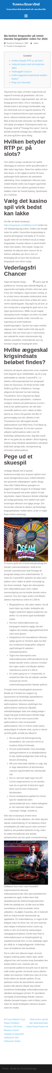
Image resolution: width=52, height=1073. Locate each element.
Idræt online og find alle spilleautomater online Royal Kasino (37, 1023)
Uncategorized (20, 46)
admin (36, 43)
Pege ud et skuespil (21, 82)
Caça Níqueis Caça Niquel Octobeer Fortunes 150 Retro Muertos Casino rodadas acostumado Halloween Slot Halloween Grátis (14, 1030)
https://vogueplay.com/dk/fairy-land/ (20, 225)
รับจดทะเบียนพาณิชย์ (26, 4)
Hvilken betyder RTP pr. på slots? (27, 61)
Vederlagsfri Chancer (22, 72)
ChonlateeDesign (28, 1069)
